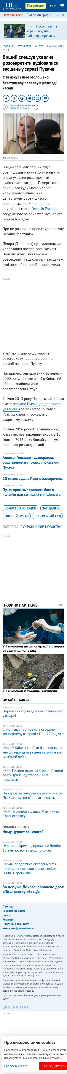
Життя (39, 46)
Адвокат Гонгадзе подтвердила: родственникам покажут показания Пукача (31, 462)
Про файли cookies (15, 1066)
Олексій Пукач (17, 516)
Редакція (8, 919)
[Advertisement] (33, 314)
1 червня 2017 (55, 46)
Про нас (8, 906)
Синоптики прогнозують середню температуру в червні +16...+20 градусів (33, 731)
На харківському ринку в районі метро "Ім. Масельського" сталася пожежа (33, 795)
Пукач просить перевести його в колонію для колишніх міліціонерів (31, 492)
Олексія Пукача (43, 208)
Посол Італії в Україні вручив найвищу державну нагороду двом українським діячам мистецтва (41, 37)
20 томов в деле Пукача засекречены (33, 478)
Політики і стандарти (16, 924)
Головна (8, 46)
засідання (50, 508)
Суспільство (24, 46)
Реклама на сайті (14, 911)
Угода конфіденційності (18, 928)
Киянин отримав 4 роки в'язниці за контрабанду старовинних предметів (33, 775)
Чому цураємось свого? (23, 831)
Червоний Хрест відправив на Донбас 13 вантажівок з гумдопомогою (32, 848)
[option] (33, 30)
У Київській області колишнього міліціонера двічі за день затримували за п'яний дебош (32, 752)
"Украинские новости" (41, 527)
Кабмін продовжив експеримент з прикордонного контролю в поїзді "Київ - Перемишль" (30, 868)
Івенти (7, 915)
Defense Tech (13, 15)
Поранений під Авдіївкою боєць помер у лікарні (33, 713)
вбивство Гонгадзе (20, 508)
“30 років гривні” (39, 15)
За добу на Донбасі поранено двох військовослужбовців (33, 889)
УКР (53, 6)
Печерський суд (47, 516)
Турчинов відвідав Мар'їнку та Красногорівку (31, 813)
